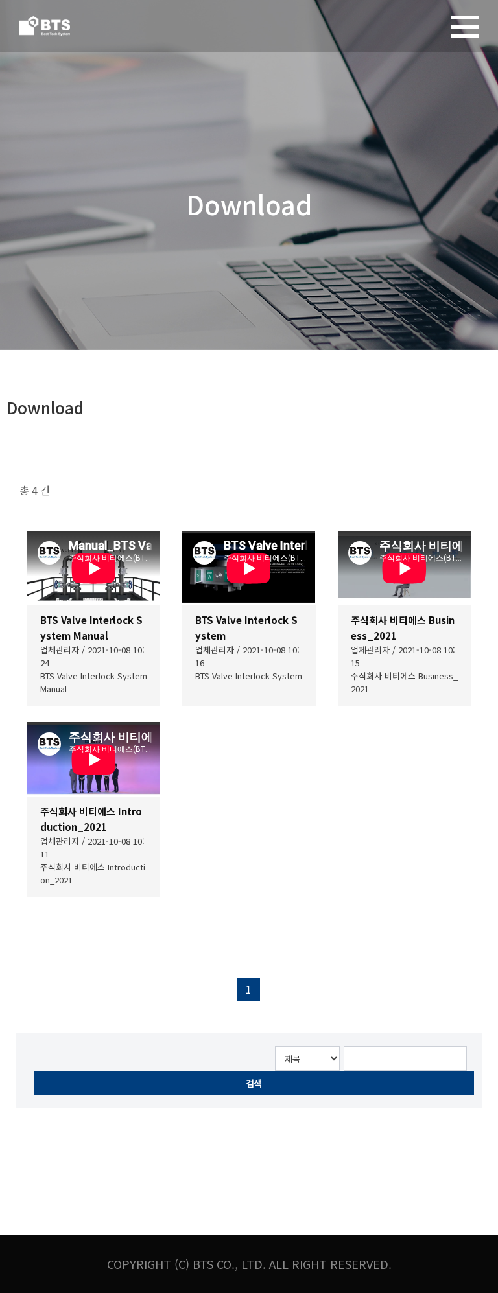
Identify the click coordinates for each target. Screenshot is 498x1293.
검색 (254, 1083)
